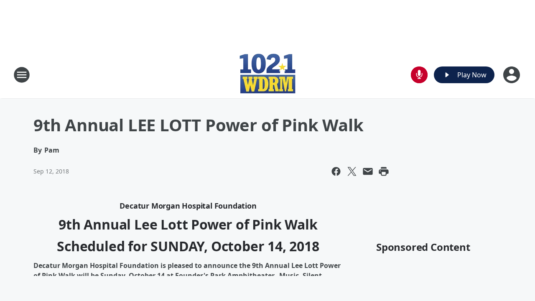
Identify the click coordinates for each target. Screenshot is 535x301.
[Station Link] (267, 75)
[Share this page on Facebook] (336, 171)
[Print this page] (384, 171)
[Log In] (512, 74)
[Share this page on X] (352, 171)
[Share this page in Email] (368, 171)
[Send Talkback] (419, 74)
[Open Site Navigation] (21, 74)
